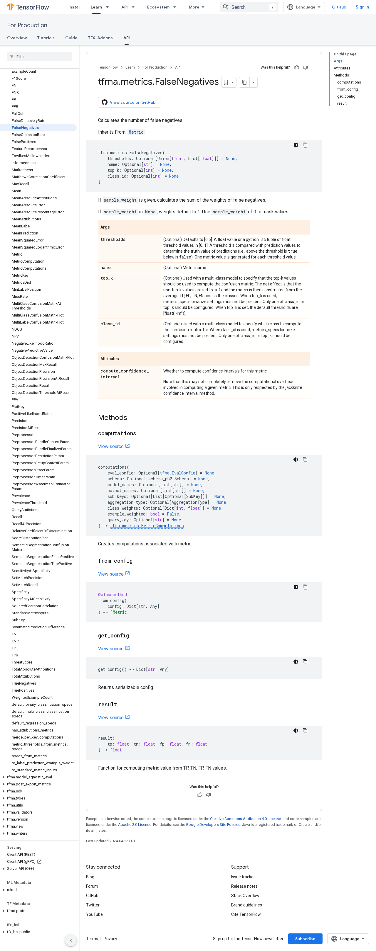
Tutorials (46, 37)
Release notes (244, 886)
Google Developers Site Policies (213, 824)
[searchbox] (39, 56)
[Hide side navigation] (71, 940)
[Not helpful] (305, 67)
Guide (71, 37)
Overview (17, 37)
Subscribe (305, 938)
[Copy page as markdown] (244, 82)
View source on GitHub (133, 102)
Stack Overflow (245, 895)
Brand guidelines (246, 905)
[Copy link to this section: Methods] (133, 418)
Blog (90, 877)
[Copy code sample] (305, 145)
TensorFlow (108, 67)
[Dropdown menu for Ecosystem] (176, 7)
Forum (92, 886)
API (124, 7)
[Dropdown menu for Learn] (109, 7)
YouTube (94, 914)
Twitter (93, 905)
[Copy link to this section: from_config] (138, 561)
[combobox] (249, 7)
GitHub (339, 7)
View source (111, 446)
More (194, 7)
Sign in (362, 7)
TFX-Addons (100, 37)
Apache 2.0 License (134, 824)
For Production (27, 25)
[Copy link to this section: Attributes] (125, 359)
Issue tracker (243, 877)
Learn (96, 7)
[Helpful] (296, 67)
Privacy (110, 938)
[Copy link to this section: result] (123, 704)
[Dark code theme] (296, 145)
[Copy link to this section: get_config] (135, 635)
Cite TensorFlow (246, 914)
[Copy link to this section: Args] (116, 227)
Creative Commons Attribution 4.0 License (245, 818)
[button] (38, 777)
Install (74, 7)
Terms (92, 938)
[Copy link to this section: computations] (142, 433)
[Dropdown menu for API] (135, 7)
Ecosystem (158, 7)
